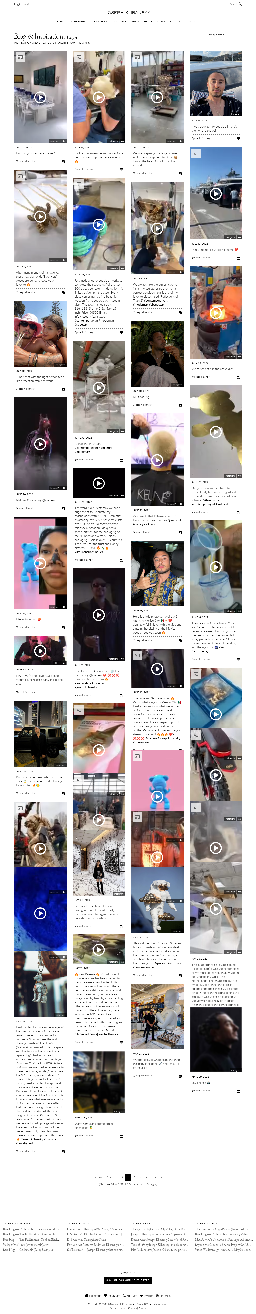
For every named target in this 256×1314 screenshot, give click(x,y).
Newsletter (216, 35)
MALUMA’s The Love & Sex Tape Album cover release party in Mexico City (39, 680)
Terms (123, 1308)
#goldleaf (222, 504)
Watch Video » (25, 692)
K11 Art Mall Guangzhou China (86, 1240)
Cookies (132, 1308)
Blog (148, 21)
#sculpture (105, 448)
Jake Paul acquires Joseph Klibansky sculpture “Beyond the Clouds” (171, 1250)
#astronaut (174, 963)
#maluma (98, 683)
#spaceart (160, 963)
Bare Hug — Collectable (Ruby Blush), (29, 1250)
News (161, 21)
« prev (98, 1177)
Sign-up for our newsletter (128, 1280)
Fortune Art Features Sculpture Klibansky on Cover (98, 1245)
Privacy (142, 1308)
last (147, 1177)
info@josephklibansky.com (91, 316)
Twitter (148, 1296)
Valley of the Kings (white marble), (26, 1245)
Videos (175, 21)
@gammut (174, 520)
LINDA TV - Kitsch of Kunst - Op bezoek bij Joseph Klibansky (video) (109, 1234)
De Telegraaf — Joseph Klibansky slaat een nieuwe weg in (101, 1250)
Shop (135, 21)
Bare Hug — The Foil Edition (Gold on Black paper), (37, 1240)
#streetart (81, 324)
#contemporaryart (86, 320)
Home (61, 21)
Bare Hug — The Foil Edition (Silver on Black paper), (37, 1234)
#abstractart (156, 304)
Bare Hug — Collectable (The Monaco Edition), (35, 1229)
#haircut (153, 524)
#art (221, 647)
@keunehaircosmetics (89, 552)
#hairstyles (140, 524)
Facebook (94, 1296)
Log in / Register (23, 4)
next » (158, 1177)
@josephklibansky (25, 161)
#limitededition (85, 1034)
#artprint (110, 1030)
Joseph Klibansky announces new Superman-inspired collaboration (170, 1234)
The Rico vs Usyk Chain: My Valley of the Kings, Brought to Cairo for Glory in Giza (180, 1229)
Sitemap (114, 1308)
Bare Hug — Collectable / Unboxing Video (221, 1234)
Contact (192, 21)
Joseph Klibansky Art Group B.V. (131, 1304)
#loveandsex (83, 683)
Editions (119, 21)
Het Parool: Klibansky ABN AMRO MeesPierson (97, 1229)
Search (234, 4)
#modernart (106, 320)
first (109, 1177)
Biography (78, 21)
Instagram (113, 1296)
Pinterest (165, 1296)
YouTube (131, 1296)
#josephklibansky (86, 687)
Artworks (100, 21)
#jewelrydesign (26, 1143)
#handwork (211, 500)
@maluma (48, 500)
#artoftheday (200, 651)
